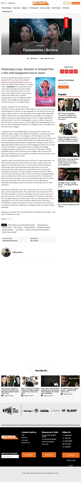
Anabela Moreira (42, 225)
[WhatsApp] (76, 71)
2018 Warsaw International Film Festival (21, 225)
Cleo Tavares (18, 227)
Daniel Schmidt (29, 227)
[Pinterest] (71, 71)
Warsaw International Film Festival (37, 230)
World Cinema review (9, 232)
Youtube (68, 444)
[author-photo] (2, 395)
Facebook (68, 435)
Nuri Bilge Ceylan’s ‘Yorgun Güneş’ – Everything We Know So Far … (68, 185)
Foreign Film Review (43, 227)
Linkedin (68, 447)
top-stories (19, 230)
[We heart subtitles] (41, 2)
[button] (12, 3)
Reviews (40, 45)
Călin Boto (33, 58)
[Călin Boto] (6, 252)
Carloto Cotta (6, 227)
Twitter (67, 438)
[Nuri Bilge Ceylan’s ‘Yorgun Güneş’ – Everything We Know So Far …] (69, 174)
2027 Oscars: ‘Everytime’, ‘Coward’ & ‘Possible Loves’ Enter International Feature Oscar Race (67, 116)
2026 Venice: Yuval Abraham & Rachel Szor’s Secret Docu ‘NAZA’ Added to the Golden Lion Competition (68, 162)
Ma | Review (34, 241)
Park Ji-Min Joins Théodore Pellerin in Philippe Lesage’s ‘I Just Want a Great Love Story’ (68, 139)
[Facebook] (62, 71)
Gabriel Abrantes (8, 230)
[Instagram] (63, 441)
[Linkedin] (63, 447)
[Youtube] (63, 444)
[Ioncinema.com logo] (10, 437)
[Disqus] (28, 286)
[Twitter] (67, 71)
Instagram (68, 441)
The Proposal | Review (9, 241)
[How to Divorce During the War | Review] (69, 195)
